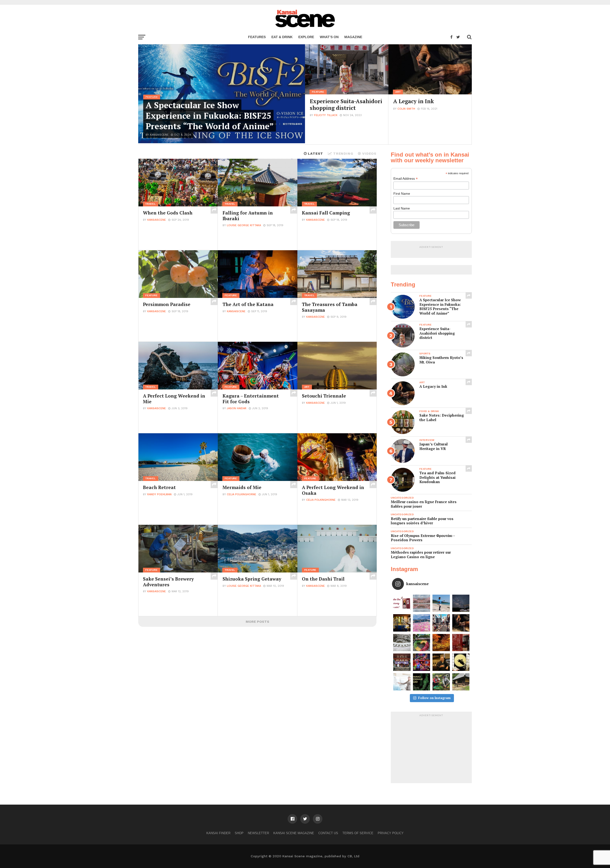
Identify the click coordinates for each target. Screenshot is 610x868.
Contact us (328, 833)
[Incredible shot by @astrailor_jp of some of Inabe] (421, 623)
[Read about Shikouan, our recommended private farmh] (461, 682)
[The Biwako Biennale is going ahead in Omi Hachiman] (421, 682)
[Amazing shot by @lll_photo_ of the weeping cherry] (421, 603)
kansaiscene (156, 219)
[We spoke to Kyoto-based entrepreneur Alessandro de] (441, 623)
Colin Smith (406, 108)
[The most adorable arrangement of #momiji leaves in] (421, 642)
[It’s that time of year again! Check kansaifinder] (441, 642)
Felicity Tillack (325, 115)
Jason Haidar (236, 408)
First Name (401, 193)
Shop (239, 833)
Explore (306, 37)
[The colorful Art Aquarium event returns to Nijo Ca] (421, 662)
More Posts (257, 621)
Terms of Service (357, 833)
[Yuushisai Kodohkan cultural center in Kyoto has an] (402, 623)
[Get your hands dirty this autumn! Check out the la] (441, 682)
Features (257, 37)
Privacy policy (391, 833)
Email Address (405, 178)
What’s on (329, 37)
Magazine (353, 37)
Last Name (401, 208)
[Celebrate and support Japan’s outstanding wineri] (461, 642)
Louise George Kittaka (244, 225)
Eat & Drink (282, 37)
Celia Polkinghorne (241, 494)
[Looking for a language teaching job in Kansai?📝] (402, 682)
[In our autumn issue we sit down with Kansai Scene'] (441, 662)
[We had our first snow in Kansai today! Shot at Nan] (402, 642)
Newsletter (258, 833)
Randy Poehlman (159, 494)
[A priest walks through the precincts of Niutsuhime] (402, 662)
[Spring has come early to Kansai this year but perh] (441, 603)
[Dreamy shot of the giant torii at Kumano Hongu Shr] (461, 603)
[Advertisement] (431, 748)
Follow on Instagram (434, 698)
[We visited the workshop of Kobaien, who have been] (461, 623)
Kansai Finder (218, 833)
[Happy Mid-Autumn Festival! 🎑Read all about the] (461, 662)
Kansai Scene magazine (293, 833)
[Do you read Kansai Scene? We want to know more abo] (402, 603)
